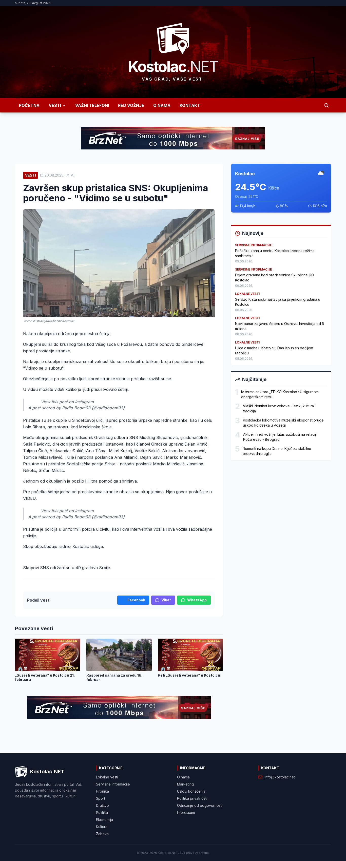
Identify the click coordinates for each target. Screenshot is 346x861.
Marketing (185, 784)
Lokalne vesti (107, 777)
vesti (30, 175)
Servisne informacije (113, 784)
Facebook (136, 600)
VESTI (55, 105)
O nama (183, 777)
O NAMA (161, 105)
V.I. (73, 175)
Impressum (186, 812)
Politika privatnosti (192, 798)
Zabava (102, 834)
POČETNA (29, 105)
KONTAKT (190, 105)
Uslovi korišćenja (191, 791)
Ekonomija (104, 819)
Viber (166, 600)
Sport (100, 798)
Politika (102, 812)
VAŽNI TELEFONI (92, 105)
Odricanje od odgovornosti (199, 805)
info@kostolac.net (280, 777)
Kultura (101, 827)
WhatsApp (197, 600)
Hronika (102, 791)
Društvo (102, 805)
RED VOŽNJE (131, 105)
